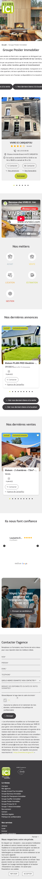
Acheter (4, 826)
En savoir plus (26, 867)
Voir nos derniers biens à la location (22, 407)
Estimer (4, 831)
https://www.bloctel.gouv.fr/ (24, 752)
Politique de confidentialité (11, 817)
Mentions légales (8, 814)
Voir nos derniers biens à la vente (22, 400)
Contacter (13, 166)
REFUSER (13, 874)
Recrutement (6, 809)
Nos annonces (13, 171)
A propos (5, 786)
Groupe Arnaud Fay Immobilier (12, 791)
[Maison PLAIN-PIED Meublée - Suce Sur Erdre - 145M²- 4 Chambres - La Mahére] (21, 345)
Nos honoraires (30, 171)
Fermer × (35, 837)
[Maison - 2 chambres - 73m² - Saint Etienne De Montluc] (21, 452)
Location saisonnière (9, 834)
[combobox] (21, 681)
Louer (4, 829)
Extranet (21, 176)
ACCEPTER (28, 874)
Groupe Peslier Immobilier (11, 801)
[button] (21, 144)
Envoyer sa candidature (22, 611)
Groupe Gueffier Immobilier (11, 799)
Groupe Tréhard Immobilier (11, 807)
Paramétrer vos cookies (10, 869)
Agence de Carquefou (15, 384)
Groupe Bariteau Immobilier (11, 794)
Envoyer (9, 716)
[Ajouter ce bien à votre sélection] (38, 328)
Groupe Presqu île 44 (9, 804)
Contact (4, 812)
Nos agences (6, 789)
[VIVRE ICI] (8, 7)
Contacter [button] (31, 166)
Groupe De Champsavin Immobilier (14, 796)
